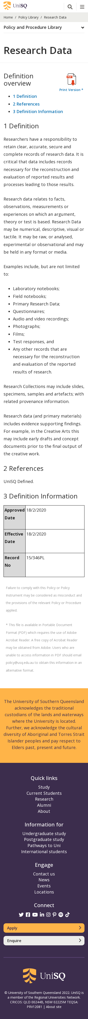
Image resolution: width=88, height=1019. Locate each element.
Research (44, 799)
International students (44, 851)
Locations (44, 892)
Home (8, 17)
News (44, 879)
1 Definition (25, 96)
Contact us (44, 874)
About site (53, 1006)
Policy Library (28, 17)
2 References (26, 104)
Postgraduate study (44, 839)
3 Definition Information (38, 111)
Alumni (44, 805)
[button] (44, 27)
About (44, 811)
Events (44, 886)
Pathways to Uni (44, 845)
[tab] (44, 27)
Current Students (44, 793)
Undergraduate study (44, 833)
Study (44, 787)
